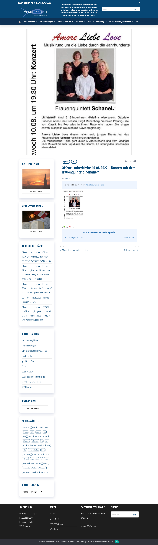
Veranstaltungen (46, 21)
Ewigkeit (32, 432)
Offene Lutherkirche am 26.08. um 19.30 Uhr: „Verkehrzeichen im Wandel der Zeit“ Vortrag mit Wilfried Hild (36, 256)
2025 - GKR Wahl (28, 371)
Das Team (79, 21)
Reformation (35, 454)
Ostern (43, 450)
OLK (74, 161)
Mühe (48, 445)
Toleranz (46, 459)
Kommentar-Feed (56, 523)
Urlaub (32, 463)
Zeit (38, 472)
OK (117, 542)
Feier (44, 432)
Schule (47, 454)
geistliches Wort (28, 361)
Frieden (30, 436)
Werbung (34, 468)
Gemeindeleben (29, 21)
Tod (41, 459)
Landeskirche (27, 355)
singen (32, 459)
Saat (42, 454)
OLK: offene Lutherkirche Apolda (95, 185)
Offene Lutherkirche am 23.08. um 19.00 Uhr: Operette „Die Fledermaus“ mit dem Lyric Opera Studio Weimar (37, 288)
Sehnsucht (26, 459)
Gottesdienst (26, 441)
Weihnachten (26, 468)
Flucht (24, 436)
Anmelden (54, 513)
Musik (39, 445)
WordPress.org (55, 529)
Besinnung (100, 21)
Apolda (65, 161)
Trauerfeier (26, 463)
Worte (33, 472)
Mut (44, 445)
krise (24, 445)
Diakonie (46, 427)
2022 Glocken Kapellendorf (32, 381)
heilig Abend (34, 441)
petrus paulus (26, 454)
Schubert (67, 178)
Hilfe (138, 21)
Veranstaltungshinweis (30, 340)
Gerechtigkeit (37, 436)
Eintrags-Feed (55, 518)
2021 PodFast (27, 387)
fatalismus (38, 432)
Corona (24, 366)
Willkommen (42, 468)
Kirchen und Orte (64, 21)
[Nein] (155, 542)
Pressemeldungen (29, 345)
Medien (33, 445)
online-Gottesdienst (33, 450)
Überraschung (44, 472)
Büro (89, 21)
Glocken (45, 436)
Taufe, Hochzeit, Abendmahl (120, 21)
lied (28, 445)
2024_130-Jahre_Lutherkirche (33, 376)
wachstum (45, 463)
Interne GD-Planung (88, 526)
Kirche (46, 441)
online (24, 450)
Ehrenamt (25, 432)
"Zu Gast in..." (26, 427)
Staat (37, 459)
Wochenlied (26, 472)
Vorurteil (38, 463)
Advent (34, 427)
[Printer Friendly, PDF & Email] (68, 227)
